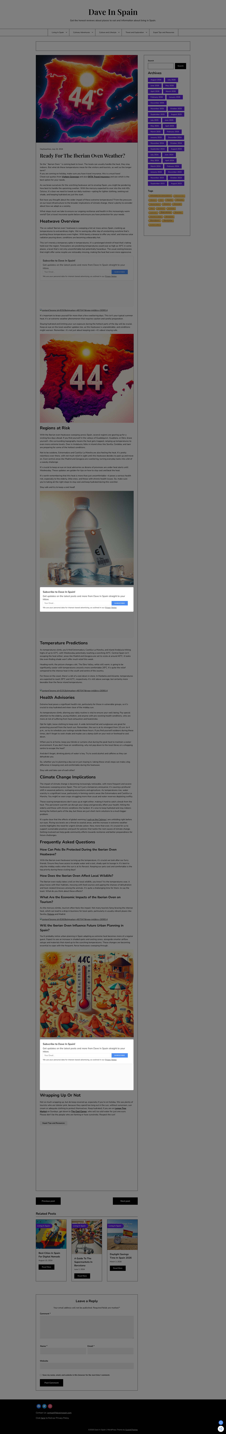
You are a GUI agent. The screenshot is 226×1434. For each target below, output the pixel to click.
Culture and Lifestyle (107, 32)
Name (43, 1346)
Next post (125, 1201)
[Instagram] (50, 1406)
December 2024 (175, 137)
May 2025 (155, 126)
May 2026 (169, 85)
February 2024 (173, 166)
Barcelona (166, 212)
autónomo (153, 212)
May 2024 (155, 160)
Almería (167, 204)
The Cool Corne (78, 1111)
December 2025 (157, 103)
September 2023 (158, 183)
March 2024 (155, 166)
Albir (161, 200)
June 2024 (169, 154)
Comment (45, 1313)
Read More (46, 1267)
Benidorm (154, 220)
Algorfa (169, 200)
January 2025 (156, 137)
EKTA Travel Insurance (99, 176)
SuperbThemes (131, 1430)
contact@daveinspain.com (59, 1412)
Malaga (50, 914)
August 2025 (176, 114)
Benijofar (168, 220)
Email (90, 1346)
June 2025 (169, 120)
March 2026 (171, 91)
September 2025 (158, 114)
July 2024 (154, 154)
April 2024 (169, 160)
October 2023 (176, 178)
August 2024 (176, 149)
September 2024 (158, 149)
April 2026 (155, 91)
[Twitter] (44, 1406)
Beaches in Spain (155, 216)
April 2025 (169, 126)
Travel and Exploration (135, 32)
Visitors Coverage (70, 176)
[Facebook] (39, 1406)
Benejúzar (169, 217)
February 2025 (173, 131)
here (43, 1418)
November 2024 (157, 143)
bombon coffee (155, 224)
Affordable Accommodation (160, 196)
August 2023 (176, 183)
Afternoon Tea (179, 196)
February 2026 (157, 97)
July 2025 (154, 120)
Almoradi (177, 204)
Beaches (178, 212)
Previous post (48, 1201)
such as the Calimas (96, 819)
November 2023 (157, 178)
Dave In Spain (113, 12)
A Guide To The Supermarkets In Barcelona (83, 1262)
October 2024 (176, 143)
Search (151, 60)
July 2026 (172, 80)
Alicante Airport (154, 204)
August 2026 (156, 80)
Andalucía (161, 208)
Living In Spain (58, 32)
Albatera (153, 200)
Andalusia (171, 208)
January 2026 (174, 97)
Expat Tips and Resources (163, 32)
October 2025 (176, 108)
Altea (152, 208)
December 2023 (175, 172)
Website (44, 1360)
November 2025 (157, 108)
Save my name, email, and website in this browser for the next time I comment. (76, 1375)
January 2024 (156, 172)
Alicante (179, 200)
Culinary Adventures (81, 32)
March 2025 (155, 131)
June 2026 (155, 85)
